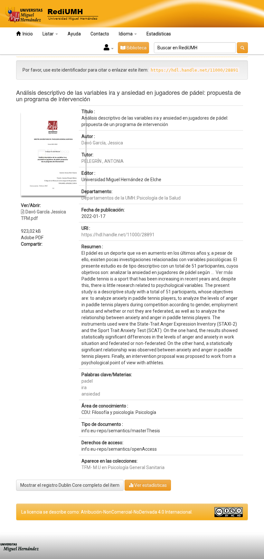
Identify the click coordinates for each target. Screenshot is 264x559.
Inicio (27, 33)
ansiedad (90, 394)
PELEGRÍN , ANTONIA (102, 161)
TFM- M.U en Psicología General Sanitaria (123, 467)
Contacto (99, 33)
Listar (48, 33)
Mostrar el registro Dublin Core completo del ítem (69, 485)
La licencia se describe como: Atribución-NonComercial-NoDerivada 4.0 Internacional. (107, 512)
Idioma (126, 33)
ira (84, 387)
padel (87, 381)
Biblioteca (136, 47)
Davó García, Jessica (102, 142)
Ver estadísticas (150, 485)
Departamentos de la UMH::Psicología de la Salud (131, 198)
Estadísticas (158, 33)
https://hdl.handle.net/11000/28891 (118, 234)
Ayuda (74, 33)
